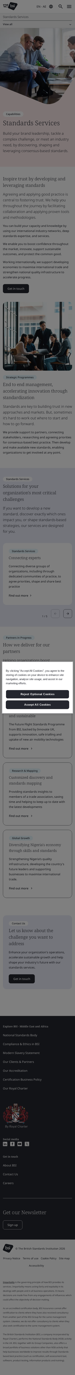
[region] (37, 687)
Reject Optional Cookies (38, 694)
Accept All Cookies (37, 704)
